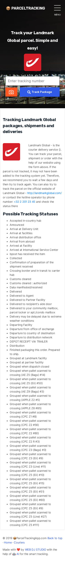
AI (17, 554)
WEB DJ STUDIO (35, 549)
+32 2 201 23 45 (24, 201)
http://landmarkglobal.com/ (44, 193)
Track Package (41, 92)
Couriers (19, 542)
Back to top (54, 538)
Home (8, 542)
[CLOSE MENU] (57, 7)
